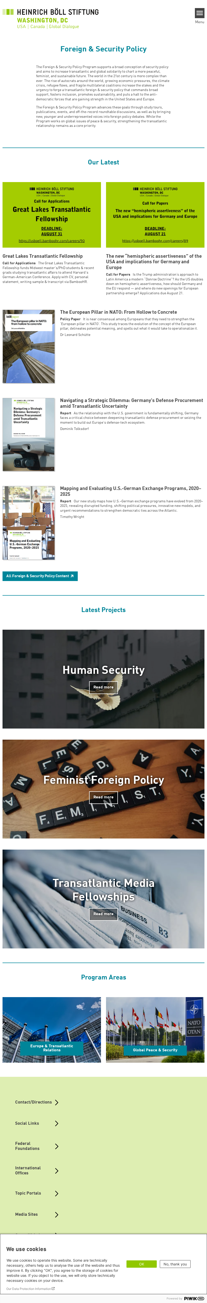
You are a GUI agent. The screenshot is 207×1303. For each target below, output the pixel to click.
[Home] (50, 15)
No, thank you (175, 1264)
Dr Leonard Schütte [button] (75, 335)
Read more (103, 687)
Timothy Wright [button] (72, 517)
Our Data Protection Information (28, 1289)
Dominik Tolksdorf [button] (74, 429)
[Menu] (200, 13)
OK (141, 1264)
